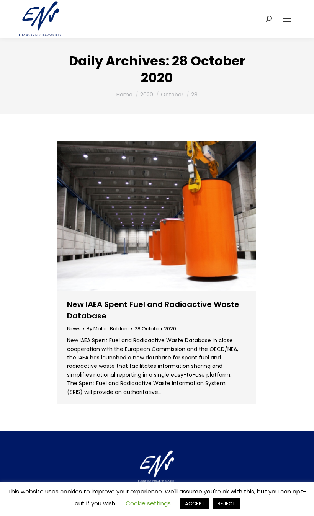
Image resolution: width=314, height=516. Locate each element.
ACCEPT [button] (194, 503)
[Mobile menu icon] (287, 18)
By (108, 328)
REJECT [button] (226, 503)
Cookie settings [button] (148, 503)
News (74, 328)
